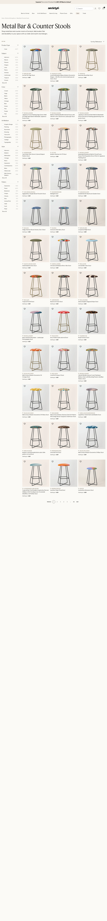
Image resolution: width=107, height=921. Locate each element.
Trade (84, 13)
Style (3, 146)
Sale (77, 13)
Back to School (25, 13)
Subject (4, 53)
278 (74, 501)
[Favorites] (99, 8)
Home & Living (53, 13)
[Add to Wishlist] (25, 46)
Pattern (4, 182)
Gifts (71, 13)
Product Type (6, 45)
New (33, 13)
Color (3, 87)
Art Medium (5, 120)
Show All (4, 83)
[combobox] (84, 8)
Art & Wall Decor (41, 13)
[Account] (95, 8)
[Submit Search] (77, 8)
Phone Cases (63, 13)
